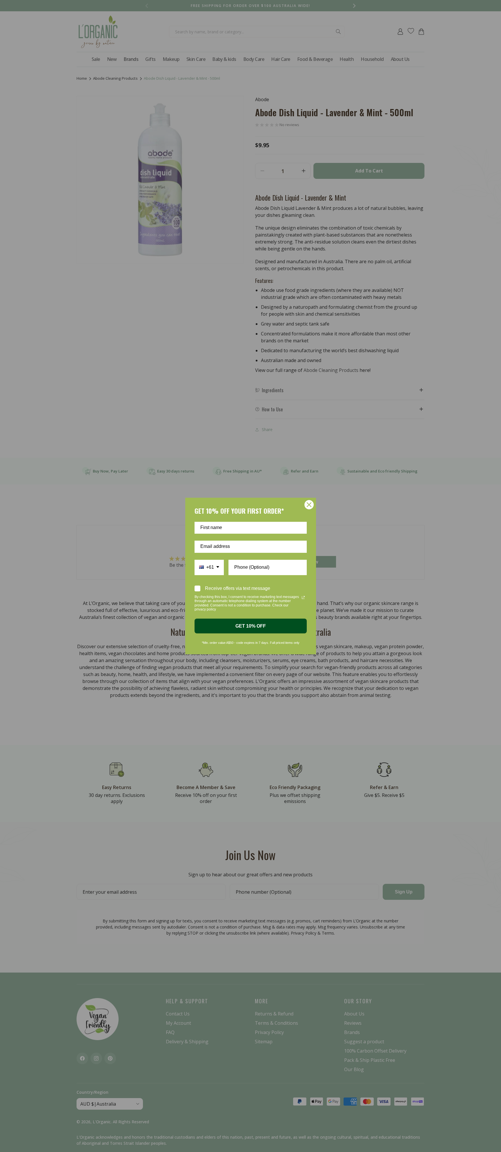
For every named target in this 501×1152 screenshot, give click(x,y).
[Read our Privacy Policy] (303, 597)
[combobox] (209, 567)
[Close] (309, 505)
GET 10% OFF (250, 626)
